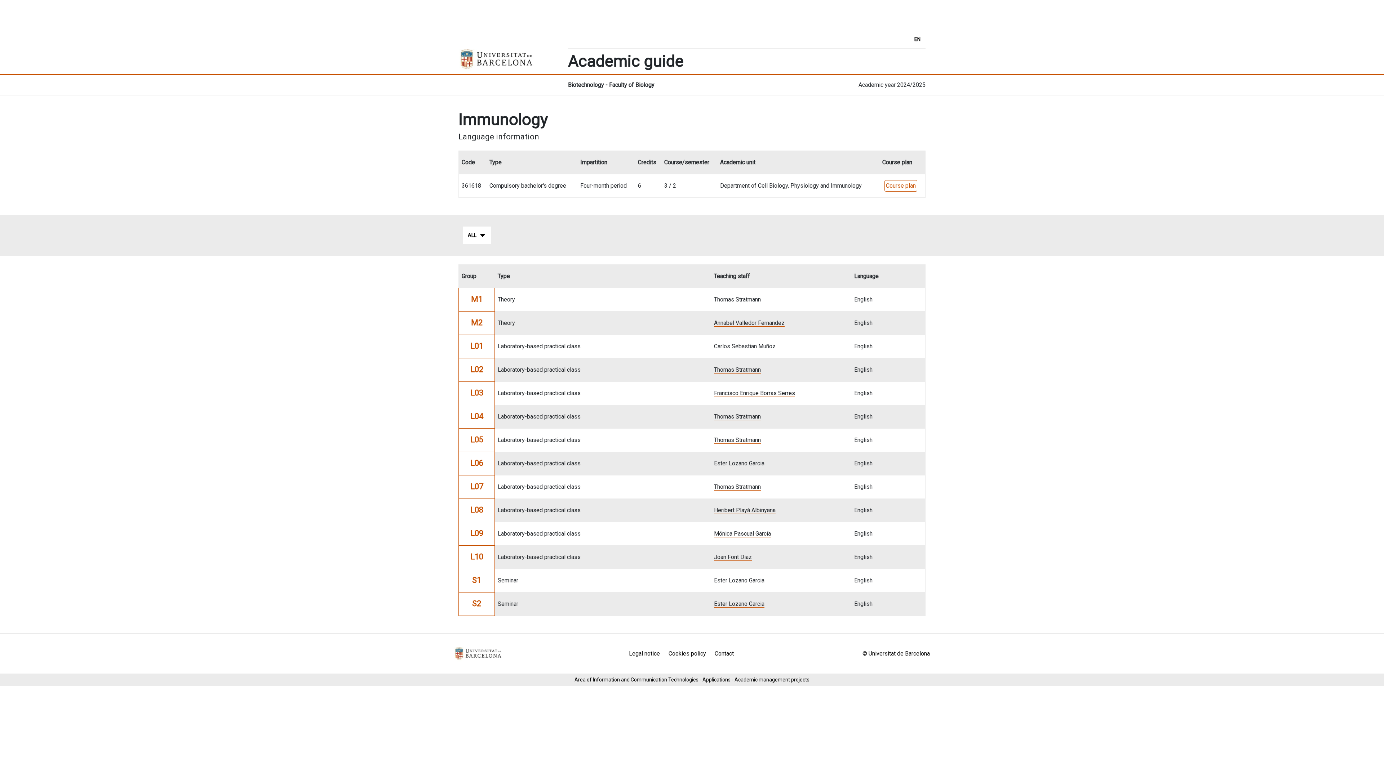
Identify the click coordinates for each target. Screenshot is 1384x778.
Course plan (901, 185)
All (472, 235)
